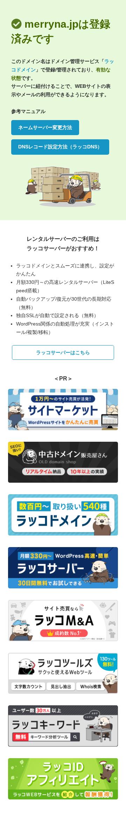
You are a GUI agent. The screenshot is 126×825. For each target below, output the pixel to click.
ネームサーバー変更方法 (45, 127)
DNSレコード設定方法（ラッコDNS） (60, 146)
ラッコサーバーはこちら (63, 352)
